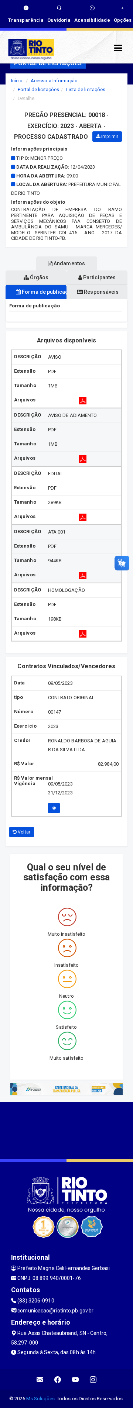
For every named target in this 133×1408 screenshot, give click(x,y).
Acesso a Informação (54, 80)
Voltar (23, 832)
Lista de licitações (85, 89)
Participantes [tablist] (99, 277)
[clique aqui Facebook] (57, 1379)
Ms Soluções (40, 1398)
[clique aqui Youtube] (75, 1379)
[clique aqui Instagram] (93, 1379)
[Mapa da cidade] (66, 1129)
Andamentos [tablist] (68, 263)
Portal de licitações (38, 89)
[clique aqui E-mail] (40, 1379)
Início (17, 80)
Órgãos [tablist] (39, 277)
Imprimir (109, 136)
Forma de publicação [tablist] (43, 292)
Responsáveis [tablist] (101, 292)
